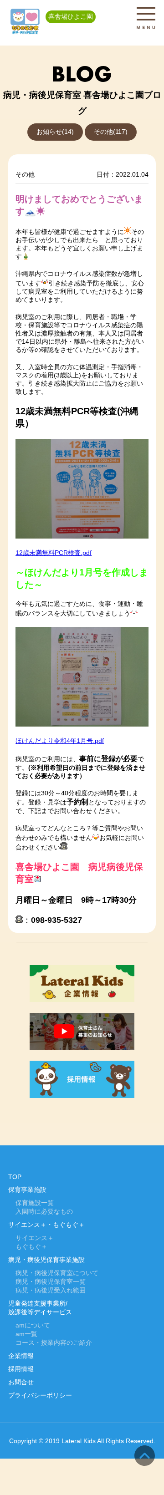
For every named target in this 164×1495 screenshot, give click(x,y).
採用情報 (21, 1369)
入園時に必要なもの (44, 1211)
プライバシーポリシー (40, 1395)
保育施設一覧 (34, 1203)
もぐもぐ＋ (31, 1246)
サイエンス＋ (34, 1238)
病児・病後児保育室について (56, 1273)
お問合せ (21, 1382)
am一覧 (26, 1334)
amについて (32, 1325)
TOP (14, 1177)
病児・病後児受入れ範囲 (50, 1290)
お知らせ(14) (55, 131)
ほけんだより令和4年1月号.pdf (59, 740)
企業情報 (21, 1356)
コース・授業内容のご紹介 (53, 1342)
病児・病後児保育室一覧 (50, 1281)
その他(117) (111, 131)
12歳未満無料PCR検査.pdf (53, 552)
